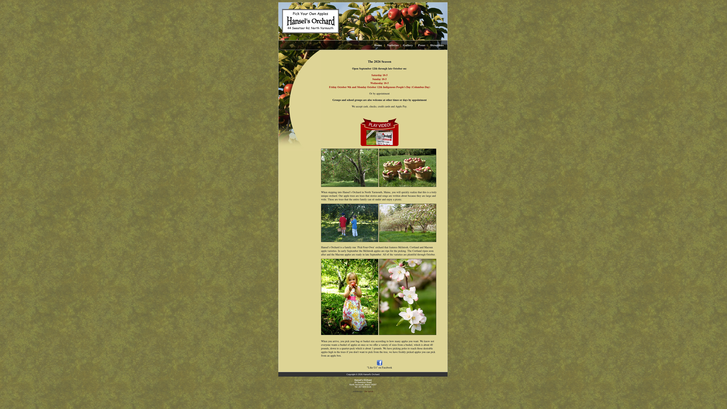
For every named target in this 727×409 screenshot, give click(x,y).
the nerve (368, 391)
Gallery (408, 45)
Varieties (393, 45)
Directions (437, 45)
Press (421, 45)
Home (378, 45)
